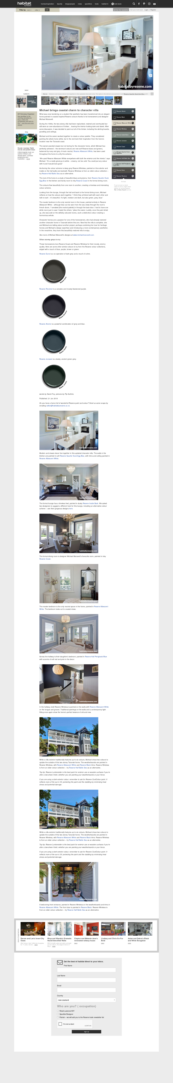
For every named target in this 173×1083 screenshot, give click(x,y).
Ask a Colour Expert (120, 190)
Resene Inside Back (90, 503)
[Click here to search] (133, 4)
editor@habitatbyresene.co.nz (58, 405)
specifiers (88, 4)
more (28, 159)
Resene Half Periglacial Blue (96, 656)
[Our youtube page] (154, 4)
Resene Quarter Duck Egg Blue (134, 94)
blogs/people (70, 4)
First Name (68, 965)
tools (97, 4)
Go (47, 9)
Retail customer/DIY (67, 1011)
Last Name (61, 975)
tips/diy (59, 4)
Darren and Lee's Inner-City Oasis (32, 939)
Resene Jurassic (45, 359)
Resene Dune (44, 254)
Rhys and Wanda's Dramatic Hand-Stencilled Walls (59, 939)
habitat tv (105, 4)
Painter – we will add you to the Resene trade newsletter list (82, 1017)
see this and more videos (26, 124)
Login (146, 10)
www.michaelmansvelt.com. (84, 235)
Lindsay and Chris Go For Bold (112, 939)
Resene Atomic (45, 324)
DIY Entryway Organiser (26, 114)
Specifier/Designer (66, 1014)
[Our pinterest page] (144, 4)
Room (29, 10)
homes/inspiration (47, 4)
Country (60, 995)
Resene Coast (81, 180)
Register (153, 10)
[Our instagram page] (149, 4)
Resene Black (85, 765)
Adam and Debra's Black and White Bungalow (138, 939)
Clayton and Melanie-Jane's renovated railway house (86, 939)
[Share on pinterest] (151, 17)
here (71, 508)
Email (59, 985)
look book (117, 4)
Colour (37, 10)
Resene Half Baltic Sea (51, 173)
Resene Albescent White (83, 151)
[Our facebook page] (139, 4)
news (80, 4)
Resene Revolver (46, 289)
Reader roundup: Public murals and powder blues (26, 149)
